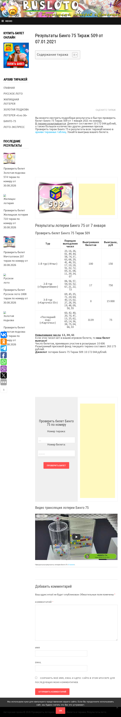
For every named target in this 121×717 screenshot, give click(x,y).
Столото (71, 565)
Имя (37, 647)
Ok (60, 710)
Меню (8, 20)
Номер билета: (56, 444)
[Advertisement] (97, 199)
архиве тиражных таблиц (50, 132)
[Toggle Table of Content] (73, 54)
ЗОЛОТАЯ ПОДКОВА (16, 109)
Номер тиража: (56, 431)
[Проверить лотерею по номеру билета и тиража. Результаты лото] (60, 8)
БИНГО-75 (9, 121)
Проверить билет (56, 465)
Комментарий (44, 602)
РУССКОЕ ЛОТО (13, 93)
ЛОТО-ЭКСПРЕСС (14, 127)
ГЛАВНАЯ (9, 88)
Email (38, 662)
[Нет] (117, 707)
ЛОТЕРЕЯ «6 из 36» (15, 115)
